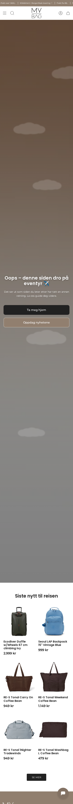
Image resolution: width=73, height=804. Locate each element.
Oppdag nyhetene (36, 322)
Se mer (36, 777)
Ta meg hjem (36, 310)
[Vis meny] (4, 13)
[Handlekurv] (68, 13)
